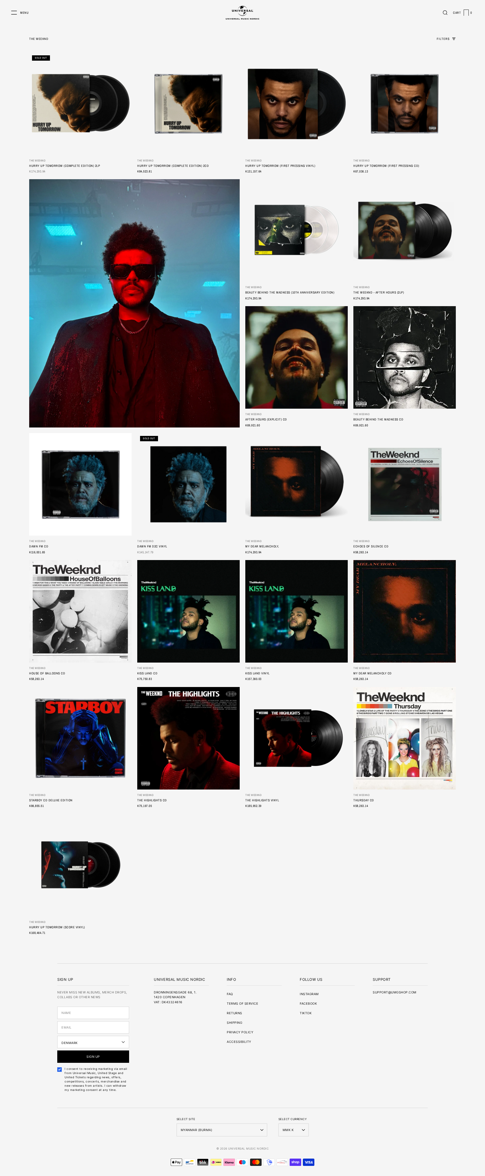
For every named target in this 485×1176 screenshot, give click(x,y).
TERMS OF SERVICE (242, 1004)
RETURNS (234, 1013)
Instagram (309, 994)
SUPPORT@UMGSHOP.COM (395, 992)
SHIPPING (234, 1023)
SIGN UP (93, 1057)
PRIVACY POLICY (240, 1032)
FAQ (230, 994)
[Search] (445, 13)
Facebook (308, 1004)
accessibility (239, 1042)
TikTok (306, 1013)
